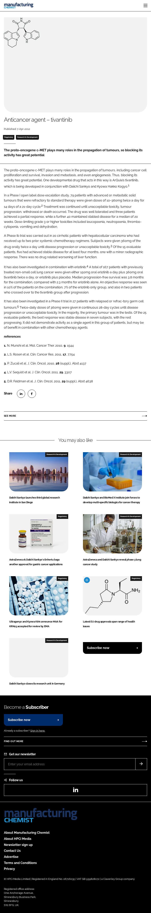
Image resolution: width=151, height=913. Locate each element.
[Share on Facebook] (32, 394)
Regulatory (8, 137)
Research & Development (27, 137)
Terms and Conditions (20, 863)
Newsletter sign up (18, 845)
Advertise (11, 857)
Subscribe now (98, 648)
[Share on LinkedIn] (21, 394)
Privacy (9, 869)
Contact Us (12, 851)
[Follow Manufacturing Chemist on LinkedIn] (75, 791)
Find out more (13, 741)
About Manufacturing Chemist (27, 833)
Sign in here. (37, 730)
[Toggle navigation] (145, 5)
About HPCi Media (17, 839)
